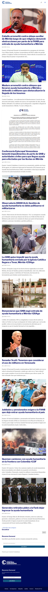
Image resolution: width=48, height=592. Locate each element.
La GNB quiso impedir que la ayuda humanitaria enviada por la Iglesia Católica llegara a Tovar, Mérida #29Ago (24, 260)
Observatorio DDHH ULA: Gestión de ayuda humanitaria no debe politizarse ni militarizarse (23, 206)
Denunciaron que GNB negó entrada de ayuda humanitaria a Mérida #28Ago (22, 312)
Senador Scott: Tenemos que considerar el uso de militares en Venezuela (23, 361)
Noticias (8, 47)
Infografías (20, 588)
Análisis (26, 588)
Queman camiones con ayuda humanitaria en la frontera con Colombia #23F (24, 460)
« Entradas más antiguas (9, 528)
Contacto (31, 588)
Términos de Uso (38, 588)
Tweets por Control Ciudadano (11, 552)
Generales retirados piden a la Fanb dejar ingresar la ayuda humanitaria (23, 509)
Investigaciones (13, 588)
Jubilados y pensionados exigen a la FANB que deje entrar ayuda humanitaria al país (23, 411)
